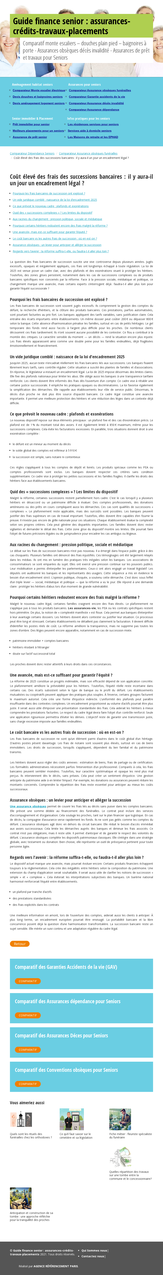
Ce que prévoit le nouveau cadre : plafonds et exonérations (51, 206)
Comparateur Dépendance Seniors (32, 153)
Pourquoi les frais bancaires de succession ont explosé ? (49, 193)
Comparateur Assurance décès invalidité (96, 103)
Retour (20, 943)
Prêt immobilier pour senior (31, 124)
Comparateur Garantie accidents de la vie (97, 96)
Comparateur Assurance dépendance (94, 109)
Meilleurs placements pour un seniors (38, 130)
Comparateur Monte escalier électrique (39, 90)
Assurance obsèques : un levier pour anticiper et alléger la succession (57, 245)
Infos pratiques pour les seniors (88, 118)
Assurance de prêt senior (30, 137)
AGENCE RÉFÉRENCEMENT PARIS (56, 1266)
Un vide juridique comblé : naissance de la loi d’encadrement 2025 (55, 200)
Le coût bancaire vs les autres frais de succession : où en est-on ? (55, 238)
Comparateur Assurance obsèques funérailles (100, 90)
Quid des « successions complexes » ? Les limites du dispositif (52, 213)
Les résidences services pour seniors (93, 124)
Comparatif (28, 981)
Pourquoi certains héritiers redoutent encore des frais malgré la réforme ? (60, 225)
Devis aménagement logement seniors (39, 103)
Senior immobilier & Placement (32, 118)
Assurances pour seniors (84, 84)
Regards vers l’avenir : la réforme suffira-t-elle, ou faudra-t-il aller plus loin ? (61, 251)
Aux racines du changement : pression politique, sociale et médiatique (57, 219)
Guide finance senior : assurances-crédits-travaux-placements (71, 26)
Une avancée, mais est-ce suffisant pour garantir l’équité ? (50, 232)
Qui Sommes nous (94, 1250)
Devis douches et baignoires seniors (38, 96)
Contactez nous (93, 1256)
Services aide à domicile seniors (90, 130)
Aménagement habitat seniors (32, 84)
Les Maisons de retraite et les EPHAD (93, 137)
